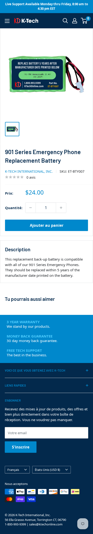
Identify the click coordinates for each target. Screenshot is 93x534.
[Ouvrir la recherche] (65, 20)
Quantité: (13, 207)
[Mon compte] (74, 20)
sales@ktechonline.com (45, 524)
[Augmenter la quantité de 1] (61, 208)
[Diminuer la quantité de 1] (31, 208)
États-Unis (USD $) (47, 470)
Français (13, 470)
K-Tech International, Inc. (29, 171)
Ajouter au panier (46, 225)
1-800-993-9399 (15, 524)
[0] (84, 21)
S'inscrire (20, 447)
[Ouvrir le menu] (7, 21)
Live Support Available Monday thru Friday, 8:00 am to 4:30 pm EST (46, 6)
